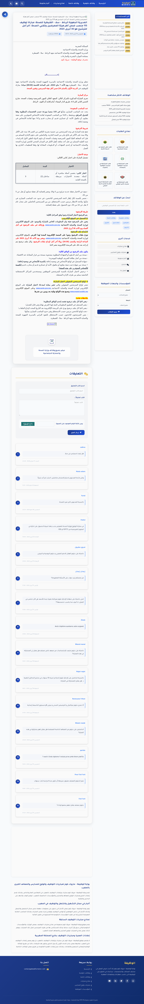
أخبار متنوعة (44, 3)
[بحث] (22, 3)
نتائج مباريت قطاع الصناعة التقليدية (116, 23)
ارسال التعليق (75, 432)
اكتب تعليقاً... (79, 398)
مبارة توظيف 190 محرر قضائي (121, 120)
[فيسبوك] (127, 981)
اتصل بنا (123, 271)
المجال (127, 290)
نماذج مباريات (59, 3)
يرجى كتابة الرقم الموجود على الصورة (69, 424)
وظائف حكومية (89, 3)
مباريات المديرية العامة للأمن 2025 (119, 109)
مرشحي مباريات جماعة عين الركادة (116, 40)
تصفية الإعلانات (112, 312)
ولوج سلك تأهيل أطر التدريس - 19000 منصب (116, 105)
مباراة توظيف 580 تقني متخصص (119, 112)
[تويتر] (121, 981)
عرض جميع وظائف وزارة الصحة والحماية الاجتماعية (52, 352)
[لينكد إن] (115, 981)
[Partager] (5, 14)
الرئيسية (102, 3)
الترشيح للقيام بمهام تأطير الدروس (116, 51)
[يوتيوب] (109, 981)
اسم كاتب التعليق (78, 386)
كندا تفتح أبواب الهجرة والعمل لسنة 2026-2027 (114, 36)
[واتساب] (133, 981)
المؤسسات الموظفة (82, 989)
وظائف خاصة (74, 3)
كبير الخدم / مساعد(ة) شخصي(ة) (116, 32)
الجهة (128, 300)
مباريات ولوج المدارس (118, 252)
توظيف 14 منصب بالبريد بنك (118, 47)
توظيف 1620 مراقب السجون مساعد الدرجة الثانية (114, 116)
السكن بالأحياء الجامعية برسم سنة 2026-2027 (114, 27)
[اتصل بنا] (16, 3)
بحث (113, 212)
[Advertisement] (52, 852)
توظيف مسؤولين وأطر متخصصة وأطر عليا (113, 44)
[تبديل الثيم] (11, 3)
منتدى (124, 264)
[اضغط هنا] (52, 324)
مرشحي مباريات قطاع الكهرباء (120, 102)
